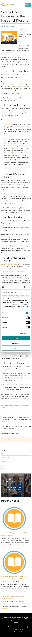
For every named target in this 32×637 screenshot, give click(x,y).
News (2, 465)
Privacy (10, 627)
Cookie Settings (18, 629)
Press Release (5, 457)
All (2, 453)
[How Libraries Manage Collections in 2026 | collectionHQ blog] (14, 518)
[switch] (28, 318)
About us (16, 627)
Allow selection (16, 343)
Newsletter (4, 461)
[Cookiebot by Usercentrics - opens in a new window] (23, 287)
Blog (2, 469)
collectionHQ (8, 5)
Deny (16, 348)
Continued (20, 545)
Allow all (16, 338)
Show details (23, 333)
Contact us (23, 627)
